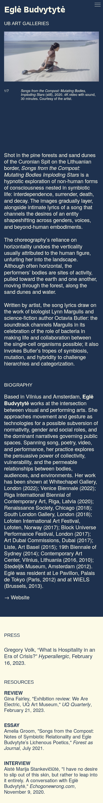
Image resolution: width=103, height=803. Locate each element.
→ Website (16, 597)
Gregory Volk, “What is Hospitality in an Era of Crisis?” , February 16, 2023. (49, 656)
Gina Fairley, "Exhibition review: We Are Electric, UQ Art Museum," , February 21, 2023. (48, 704)
